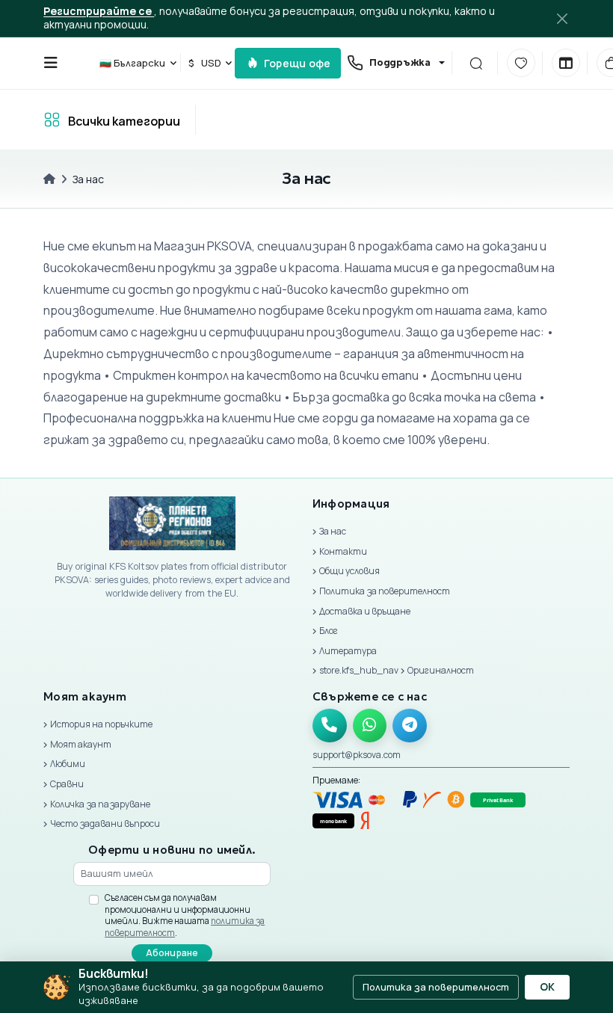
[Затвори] (561, 17)
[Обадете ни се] (329, 726)
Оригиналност (440, 670)
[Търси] (475, 63)
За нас (332, 531)
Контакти (343, 551)
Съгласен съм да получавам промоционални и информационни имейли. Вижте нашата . (185, 915)
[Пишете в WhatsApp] (370, 726)
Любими (67, 764)
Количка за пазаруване (100, 804)
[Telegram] (409, 726)
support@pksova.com (356, 754)
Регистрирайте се (98, 11)
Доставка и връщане (364, 611)
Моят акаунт (80, 744)
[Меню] (50, 63)
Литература (348, 651)
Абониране (172, 952)
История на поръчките (101, 724)
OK (547, 987)
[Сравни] (566, 63)
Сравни (67, 784)
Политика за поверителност (384, 591)
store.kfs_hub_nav (358, 670)
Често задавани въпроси (105, 823)
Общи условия (349, 571)
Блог (328, 630)
